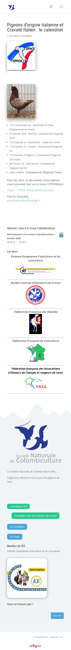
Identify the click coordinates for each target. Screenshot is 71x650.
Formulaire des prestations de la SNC (35, 515)
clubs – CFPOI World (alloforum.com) (30, 190)
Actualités (26, 35)
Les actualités (17, 526)
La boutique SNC (18, 506)
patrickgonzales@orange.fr (23, 200)
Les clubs (15, 536)
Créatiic (61, 637)
